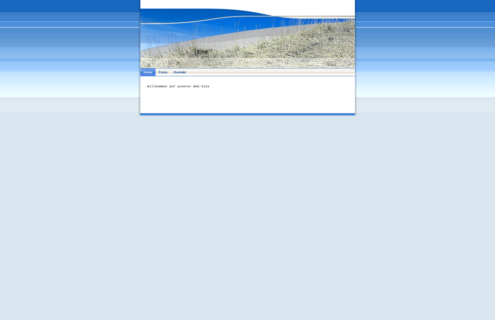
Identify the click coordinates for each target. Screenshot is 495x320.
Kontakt (180, 72)
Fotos (163, 72)
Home (148, 72)
